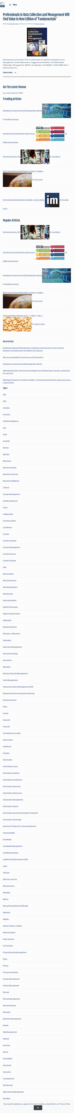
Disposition (7, 640)
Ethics (5, 706)
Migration (6, 912)
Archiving (37, 24)
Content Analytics (9, 540)
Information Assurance (12, 786)
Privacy (5, 965)
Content (6, 534)
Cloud (5, 507)
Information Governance (12, 793)
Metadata (6, 892)
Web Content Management (13, 1092)
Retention (7, 1012)
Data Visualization (10, 600)
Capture (6, 487)
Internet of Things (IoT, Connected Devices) (19, 826)
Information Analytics (11, 773)
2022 (4, 401)
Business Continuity (10, 474)
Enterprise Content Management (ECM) (18, 687)
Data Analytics (8, 574)
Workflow (6, 1098)
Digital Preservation (10, 607)
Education (7, 667)
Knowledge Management (12, 846)
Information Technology (12, 819)
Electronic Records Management (15, 673)
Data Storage (8, 594)
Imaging (6, 753)
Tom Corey (38, 179)
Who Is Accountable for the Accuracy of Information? (23, 357)
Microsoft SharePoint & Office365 (15, 906)
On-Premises (8, 946)
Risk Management (10, 1032)
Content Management (11, 547)
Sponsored (7, 1065)
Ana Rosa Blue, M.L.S (13, 24)
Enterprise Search (9, 700)
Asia (4, 428)
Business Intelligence (11, 481)
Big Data (6, 454)
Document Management (12, 647)
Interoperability (9, 833)
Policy (5, 959)
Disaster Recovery (10, 627)
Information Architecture (12, 780)
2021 (4, 394)
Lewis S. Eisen (39, 324)
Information (7, 760)
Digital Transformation (11, 613)
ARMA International (10, 142)
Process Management (11, 979)
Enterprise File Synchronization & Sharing (18, 693)
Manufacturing (8, 886)
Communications (9, 521)
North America (8, 939)
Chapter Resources (10, 501)
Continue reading (7, 72)
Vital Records (8, 1085)
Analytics (6, 408)
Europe (5, 713)
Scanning (6, 1045)
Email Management (10, 680)
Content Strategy (9, 560)
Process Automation (10, 972)
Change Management (11, 494)
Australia (6, 441)
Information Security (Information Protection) (20, 813)
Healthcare (7, 746)
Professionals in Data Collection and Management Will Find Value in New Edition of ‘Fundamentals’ (36, 16)
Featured (6, 720)
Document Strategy (10, 653)
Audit (5, 434)
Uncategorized (8, 1078)
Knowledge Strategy (10, 853)
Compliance (7, 527)
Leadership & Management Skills (15, 859)
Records (6, 992)
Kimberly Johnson (12, 119)
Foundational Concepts (12, 733)
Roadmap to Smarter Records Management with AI (22, 364)
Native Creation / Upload (12, 926)
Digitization (7, 620)
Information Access (10, 766)
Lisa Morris (56, 157)
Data (5, 567)
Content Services (9, 554)
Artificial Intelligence (10, 421)
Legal (5, 866)
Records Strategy (9, 1005)
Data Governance (9, 580)
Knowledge (7, 839)
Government (8, 740)
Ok (38, 1108)
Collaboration (8, 514)
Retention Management (12, 1019)
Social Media (7, 1058)
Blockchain (7, 461)
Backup (6, 447)
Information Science (10, 806)
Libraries (42, 24)
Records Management (11, 999)
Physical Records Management (14, 952)
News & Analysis (9, 932)
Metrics (5, 899)
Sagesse (6, 1038)
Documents (7, 660)
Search (5, 1052)
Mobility (6, 919)
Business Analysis (9, 467)
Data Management (10, 587)
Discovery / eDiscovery (11, 633)
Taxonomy (7, 1072)
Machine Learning (10, 879)
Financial (6, 726)
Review (5, 1025)
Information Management (13, 799)
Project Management (11, 985)
